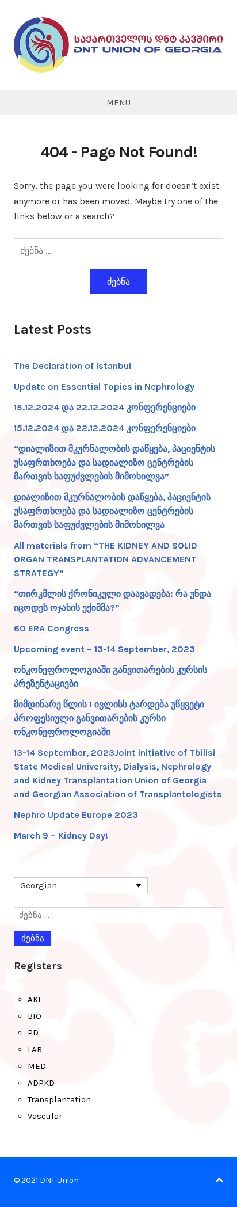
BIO (34, 1016)
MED (37, 1066)
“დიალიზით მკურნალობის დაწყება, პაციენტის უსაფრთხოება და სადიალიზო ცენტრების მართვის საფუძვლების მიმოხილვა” (114, 462)
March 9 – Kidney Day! (61, 835)
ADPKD (41, 1082)
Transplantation (59, 1099)
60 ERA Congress (51, 628)
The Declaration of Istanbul (72, 365)
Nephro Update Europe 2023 (76, 814)
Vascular (45, 1116)
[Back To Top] (219, 1180)
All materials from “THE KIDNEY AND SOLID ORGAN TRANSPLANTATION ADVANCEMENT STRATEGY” (105, 559)
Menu (118, 102)
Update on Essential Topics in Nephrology (104, 386)
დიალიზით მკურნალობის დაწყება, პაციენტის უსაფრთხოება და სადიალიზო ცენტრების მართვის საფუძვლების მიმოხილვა (112, 511)
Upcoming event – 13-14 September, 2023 (104, 649)
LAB (35, 1049)
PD (33, 1032)
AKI (34, 999)
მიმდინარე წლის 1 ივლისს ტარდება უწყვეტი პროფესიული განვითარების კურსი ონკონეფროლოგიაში (109, 718)
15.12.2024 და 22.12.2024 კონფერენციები (105, 407)
